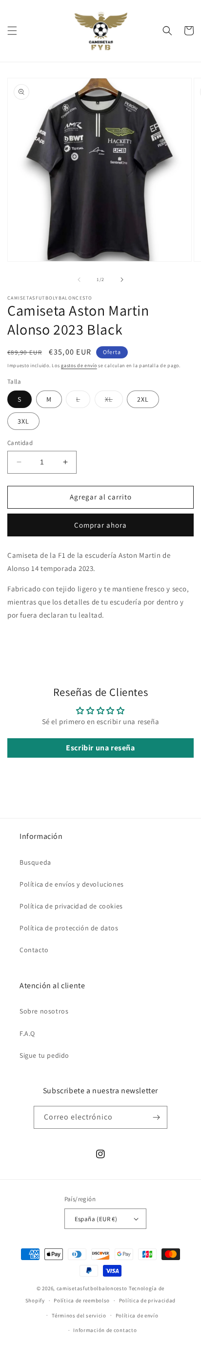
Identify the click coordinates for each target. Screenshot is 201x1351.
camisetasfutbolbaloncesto (92, 1288)
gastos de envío (79, 365)
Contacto (34, 949)
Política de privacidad (147, 1300)
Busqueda (35, 862)
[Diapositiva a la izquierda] (79, 279)
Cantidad (20, 443)
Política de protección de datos (69, 928)
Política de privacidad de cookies (71, 906)
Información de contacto (105, 1330)
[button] (12, 30)
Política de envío (137, 1315)
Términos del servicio (79, 1315)
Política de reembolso (82, 1300)
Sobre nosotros (44, 1011)
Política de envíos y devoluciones (72, 884)
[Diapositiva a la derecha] (122, 279)
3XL (23, 421)
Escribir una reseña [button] (100, 748)
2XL (143, 399)
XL (114, 401)
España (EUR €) (96, 1219)
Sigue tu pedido (44, 1055)
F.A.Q (27, 1033)
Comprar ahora (100, 525)
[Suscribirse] (156, 1117)
